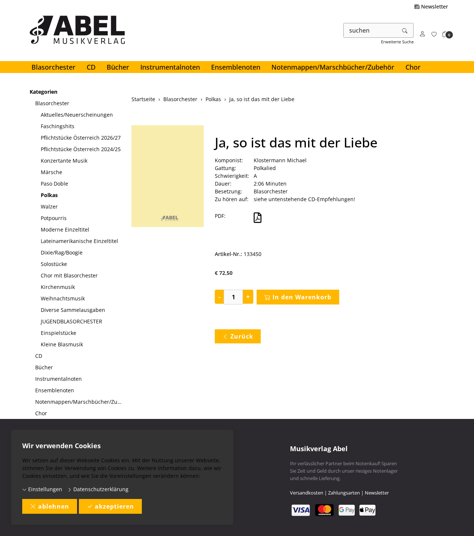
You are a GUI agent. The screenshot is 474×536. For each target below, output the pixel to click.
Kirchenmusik (58, 286)
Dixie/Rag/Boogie (62, 252)
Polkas (49, 195)
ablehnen (53, 506)
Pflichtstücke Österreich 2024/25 (81, 149)
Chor (413, 67)
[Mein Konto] (422, 34)
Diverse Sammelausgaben (73, 309)
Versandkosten (306, 492)
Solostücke (54, 263)
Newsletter (434, 6)
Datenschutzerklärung (100, 489)
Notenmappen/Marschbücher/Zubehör (332, 67)
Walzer (49, 206)
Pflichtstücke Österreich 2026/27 (81, 137)
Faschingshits (57, 126)
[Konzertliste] (434, 34)
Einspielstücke (58, 332)
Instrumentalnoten (170, 67)
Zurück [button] (241, 336)
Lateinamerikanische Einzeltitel (79, 240)
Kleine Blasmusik (62, 344)
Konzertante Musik (64, 160)
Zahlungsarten (344, 492)
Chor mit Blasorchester (69, 275)
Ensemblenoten (235, 67)
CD (91, 67)
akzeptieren (114, 506)
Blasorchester (53, 67)
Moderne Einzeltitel (65, 229)
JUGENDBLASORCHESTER (71, 321)
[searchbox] (370, 30)
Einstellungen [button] (44, 489)
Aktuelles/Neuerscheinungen (77, 114)
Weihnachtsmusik (63, 298)
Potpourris (54, 218)
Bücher (118, 67)
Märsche (51, 172)
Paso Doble (54, 183)
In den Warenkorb (302, 297)
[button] (445, 34)
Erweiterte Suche (397, 41)
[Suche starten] (405, 30)
